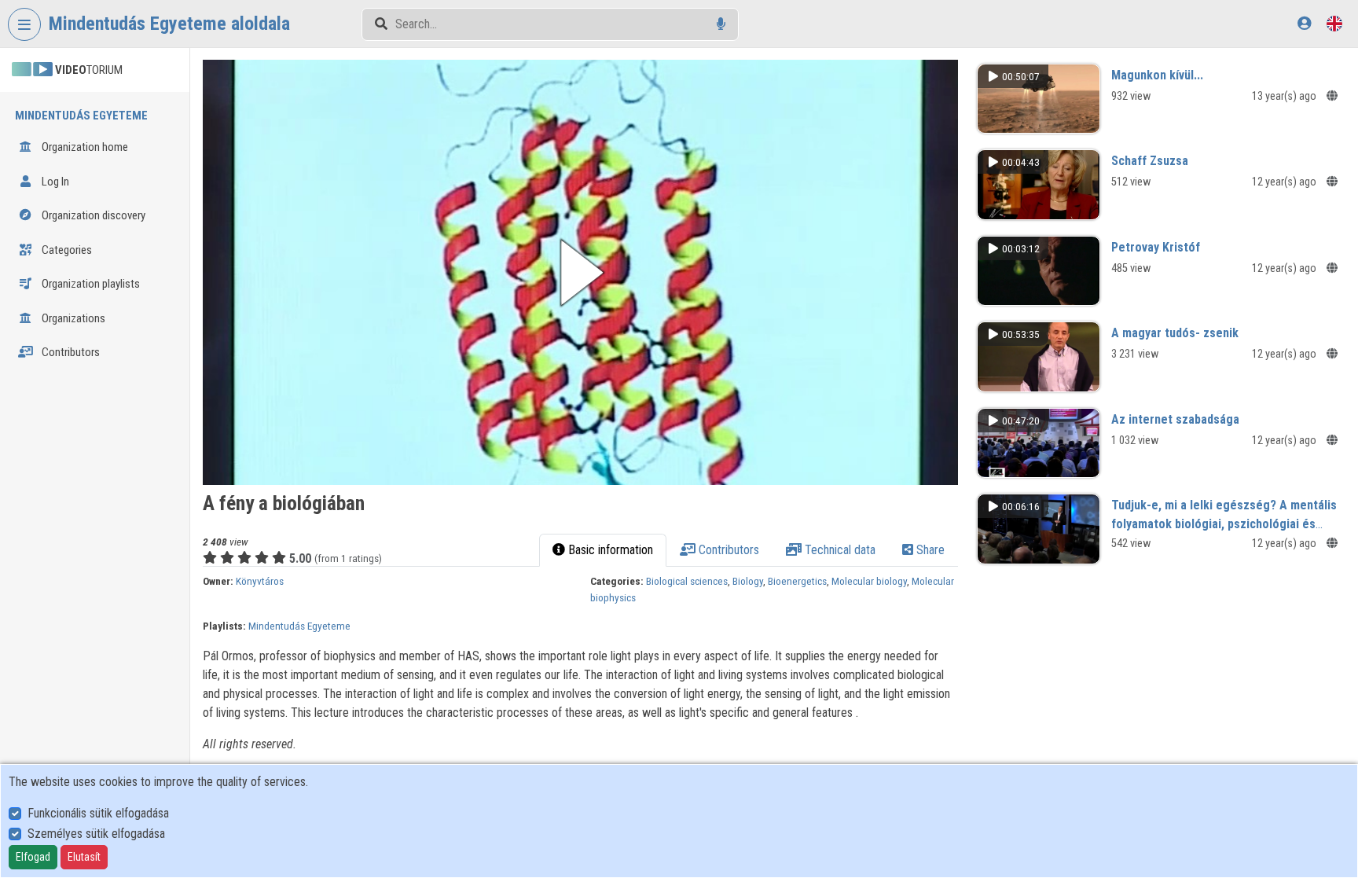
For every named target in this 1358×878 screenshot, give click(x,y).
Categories (65, 250)
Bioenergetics (797, 581)
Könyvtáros (260, 581)
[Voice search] (721, 24)
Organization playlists (89, 284)
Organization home (83, 147)
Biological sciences (687, 581)
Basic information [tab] (609, 549)
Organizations (72, 318)
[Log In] (1304, 23)
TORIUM (89, 70)
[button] (580, 272)
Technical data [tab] (838, 549)
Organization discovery (92, 215)
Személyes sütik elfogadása (96, 833)
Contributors (69, 352)
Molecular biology (869, 581)
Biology (747, 581)
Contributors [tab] (727, 549)
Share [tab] (929, 549)
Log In (54, 181)
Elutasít (84, 856)
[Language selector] (1334, 23)
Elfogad (33, 856)
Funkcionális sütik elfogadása (98, 813)
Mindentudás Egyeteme (299, 625)
